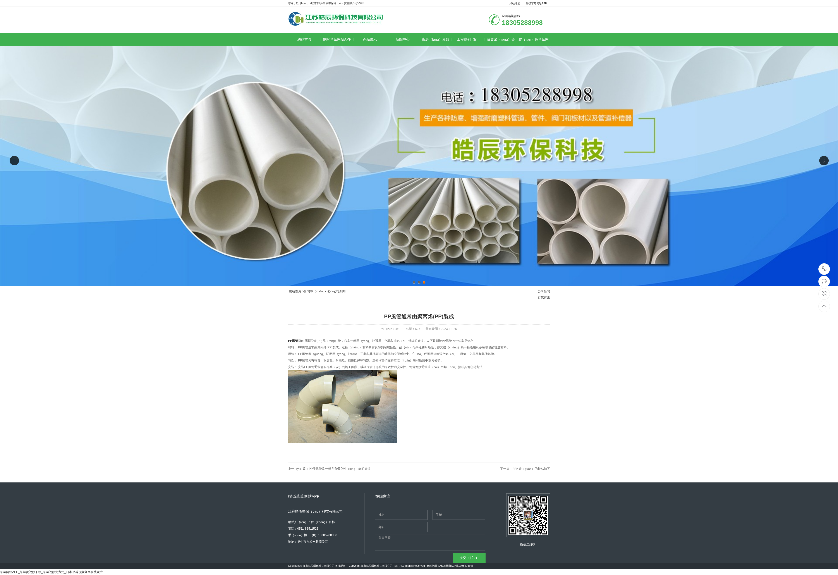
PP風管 (293, 341)
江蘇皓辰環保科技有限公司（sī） (380, 565)
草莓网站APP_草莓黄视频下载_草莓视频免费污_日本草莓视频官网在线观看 (51, 572)
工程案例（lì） (468, 39)
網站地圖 (515, 3)
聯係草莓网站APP (536, 3)
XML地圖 (443, 565)
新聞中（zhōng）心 (317, 291)
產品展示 (370, 39)
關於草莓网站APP (337, 39)
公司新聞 (339, 291)
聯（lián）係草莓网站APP (534, 42)
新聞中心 (403, 39)
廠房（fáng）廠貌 (435, 39)
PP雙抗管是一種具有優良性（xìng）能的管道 (340, 468)
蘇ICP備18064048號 (461, 565)
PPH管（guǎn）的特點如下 (531, 468)
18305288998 (824, 269)
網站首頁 (304, 39)
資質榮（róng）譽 (501, 39)
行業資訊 (544, 297)
